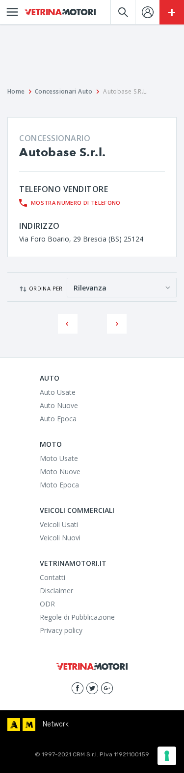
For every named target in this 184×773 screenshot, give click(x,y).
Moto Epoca (59, 484)
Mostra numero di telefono (76, 202)
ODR (47, 603)
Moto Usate (59, 458)
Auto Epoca (58, 418)
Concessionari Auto (64, 91)
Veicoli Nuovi (60, 537)
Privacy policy (61, 630)
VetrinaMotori (60, 12)
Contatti (52, 577)
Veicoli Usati (59, 524)
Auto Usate (58, 392)
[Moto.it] (29, 724)
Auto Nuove (59, 405)
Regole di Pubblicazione (77, 617)
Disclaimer (56, 590)
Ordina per (46, 288)
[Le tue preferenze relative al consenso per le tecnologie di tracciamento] (167, 756)
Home (16, 91)
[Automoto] (13, 724)
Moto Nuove (60, 471)
